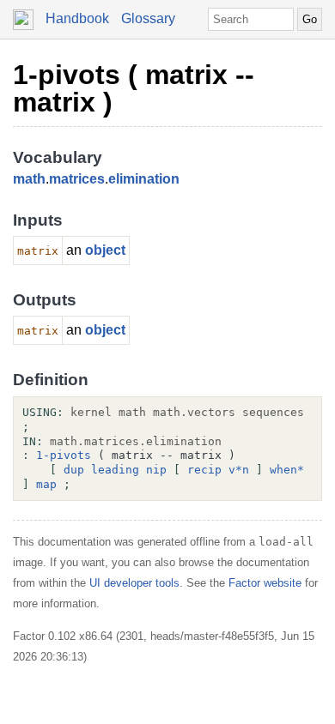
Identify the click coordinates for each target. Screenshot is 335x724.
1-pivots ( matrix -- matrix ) (133, 88)
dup (74, 469)
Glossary (148, 18)
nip (156, 469)
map (46, 484)
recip (204, 469)
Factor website (265, 582)
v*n (238, 469)
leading (115, 469)
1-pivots (63, 455)
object (105, 250)
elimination (144, 179)
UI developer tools (134, 582)
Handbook (77, 18)
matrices (77, 179)
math (29, 179)
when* (287, 469)
